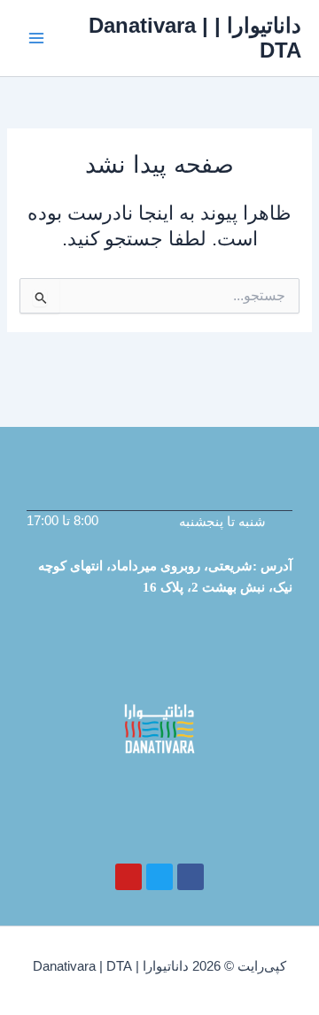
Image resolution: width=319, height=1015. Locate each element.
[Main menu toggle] (36, 38)
